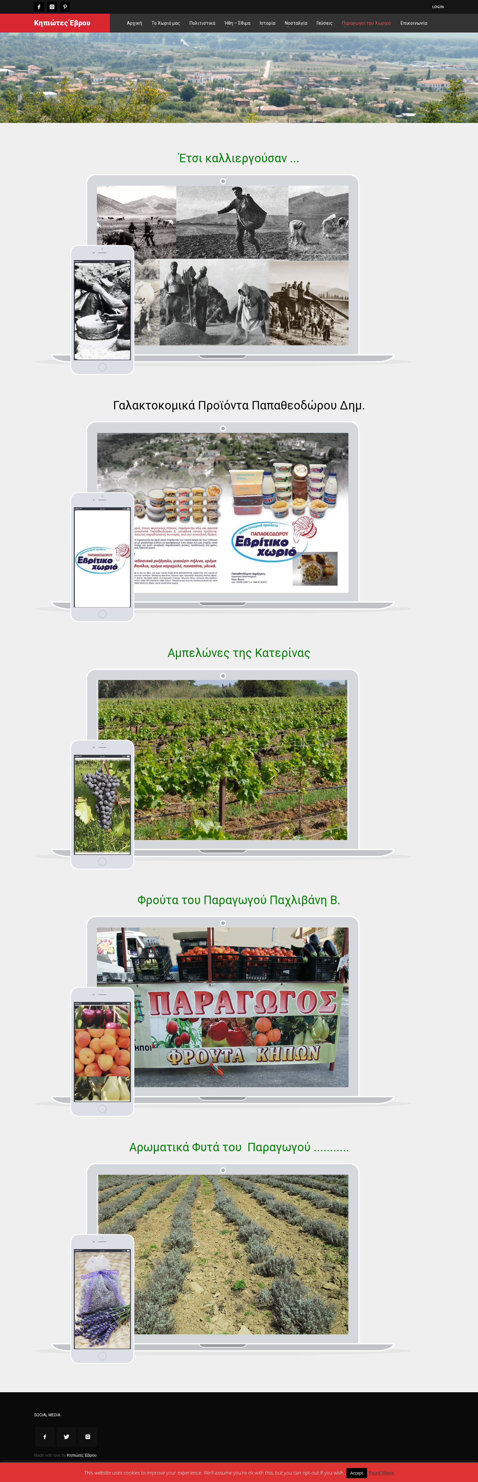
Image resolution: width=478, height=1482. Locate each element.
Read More (381, 1472)
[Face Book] (39, 7)
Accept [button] (356, 1473)
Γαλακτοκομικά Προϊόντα (181, 405)
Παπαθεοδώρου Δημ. (307, 405)
